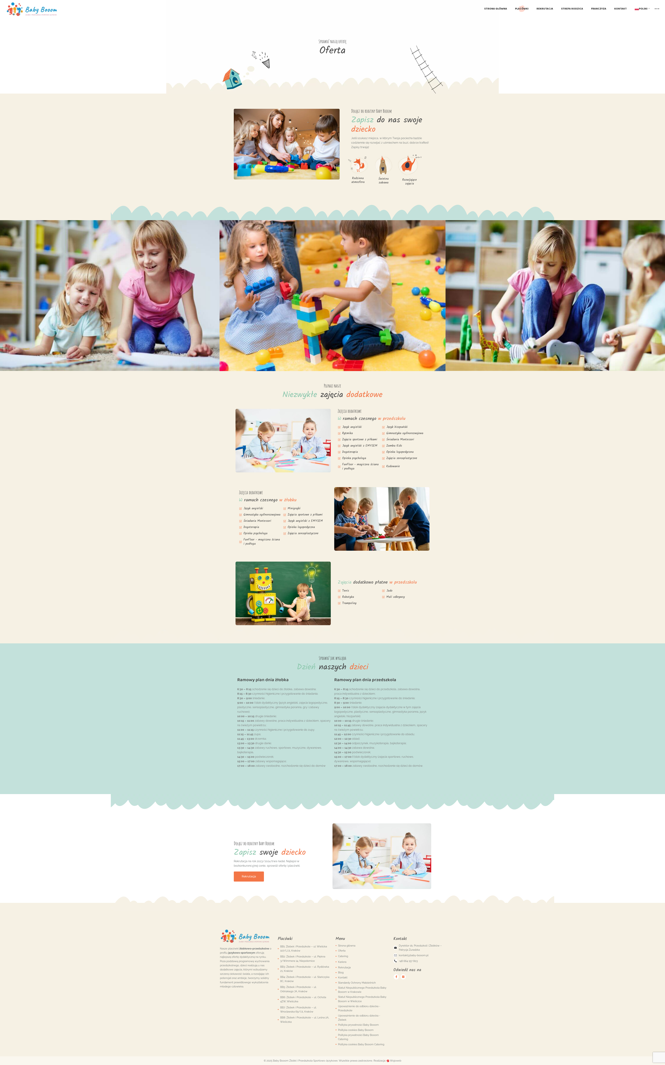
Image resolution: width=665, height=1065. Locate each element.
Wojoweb (395, 1060)
